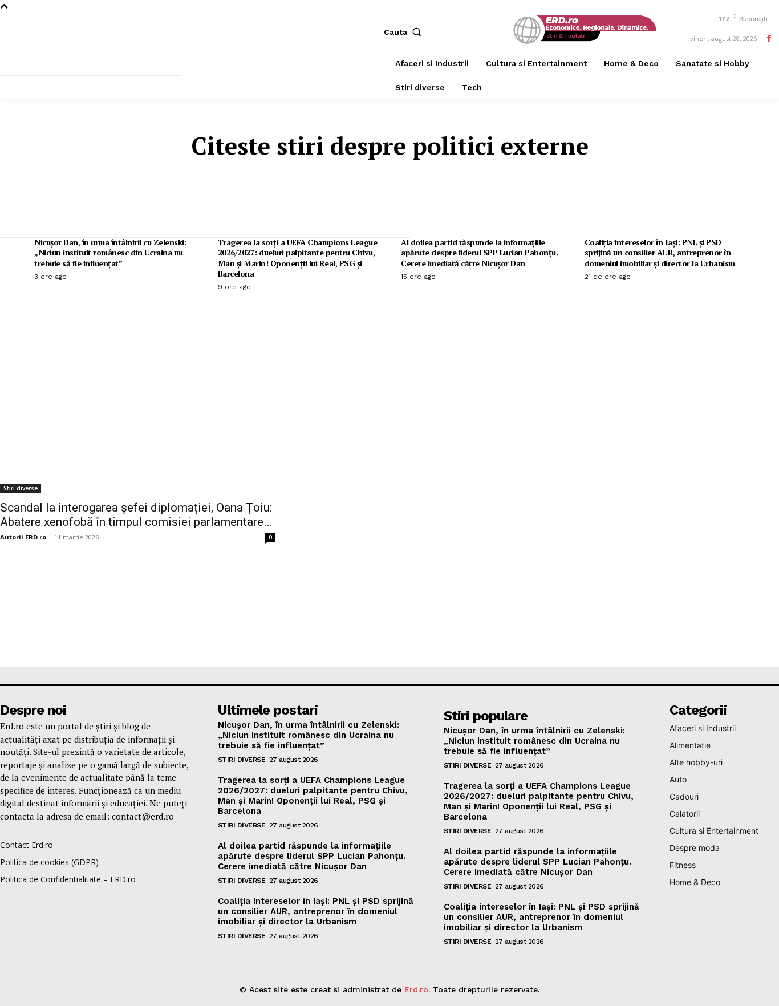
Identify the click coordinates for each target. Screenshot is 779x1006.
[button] (405, 32)
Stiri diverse (20, 488)
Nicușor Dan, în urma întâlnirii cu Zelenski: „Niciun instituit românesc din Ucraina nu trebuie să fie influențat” (110, 252)
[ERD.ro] (582, 30)
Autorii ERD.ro (23, 537)
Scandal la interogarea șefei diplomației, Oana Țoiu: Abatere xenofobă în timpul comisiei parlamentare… (136, 515)
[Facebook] (769, 38)
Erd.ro (416, 989)
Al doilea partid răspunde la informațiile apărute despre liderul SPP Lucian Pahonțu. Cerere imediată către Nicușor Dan (479, 252)
